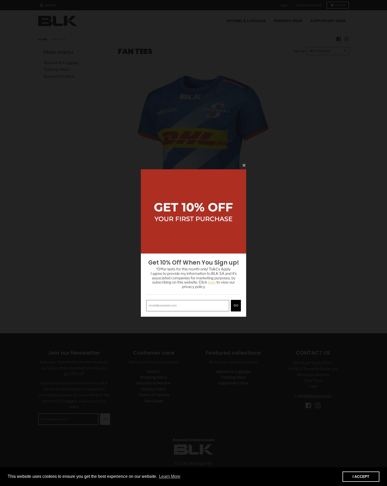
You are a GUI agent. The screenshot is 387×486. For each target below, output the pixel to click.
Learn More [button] (169, 476)
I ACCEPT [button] (361, 476)
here (212, 282)
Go (236, 305)
